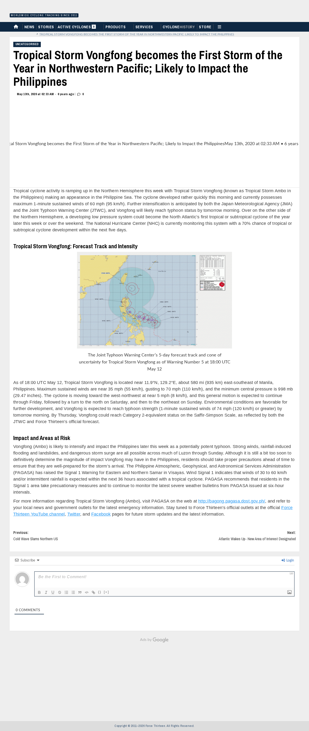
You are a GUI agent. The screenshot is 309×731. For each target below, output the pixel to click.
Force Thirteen (43, 9)
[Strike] (59, 592)
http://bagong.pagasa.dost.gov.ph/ (231, 501)
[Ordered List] (66, 592)
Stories (46, 26)
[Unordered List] (73, 592)
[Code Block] (86, 592)
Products (115, 26)
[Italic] (46, 592)
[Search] (298, 26)
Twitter (73, 514)
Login (289, 560)
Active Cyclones (77, 28)
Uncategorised (27, 44)
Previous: (35, 535)
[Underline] (52, 592)
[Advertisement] (154, 679)
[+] (106, 592)
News (29, 26)
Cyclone (179, 26)
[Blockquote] (80, 592)
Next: (257, 535)
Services (144, 26)
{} (99, 592)
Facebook (101, 514)
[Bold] (39, 592)
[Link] (93, 592)
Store (205, 26)
